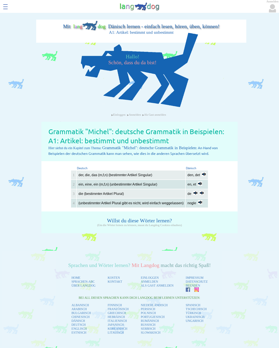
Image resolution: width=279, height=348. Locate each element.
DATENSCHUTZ (197, 281)
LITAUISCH (116, 332)
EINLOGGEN (150, 277)
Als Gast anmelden (155, 114)
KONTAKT (115, 281)
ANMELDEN (149, 281)
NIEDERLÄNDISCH (154, 305)
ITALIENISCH (117, 321)
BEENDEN (193, 285)
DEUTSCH (78, 324)
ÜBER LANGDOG (83, 285)
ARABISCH (79, 309)
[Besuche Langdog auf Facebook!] (185, 290)
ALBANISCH (80, 305)
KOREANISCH (117, 328)
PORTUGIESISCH (153, 317)
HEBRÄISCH (116, 317)
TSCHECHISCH (196, 309)
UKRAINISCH (195, 317)
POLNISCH (148, 313)
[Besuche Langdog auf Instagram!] (194, 290)
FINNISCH (115, 305)
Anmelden (135, 114)
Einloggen (119, 114)
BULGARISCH (81, 313)
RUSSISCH (148, 324)
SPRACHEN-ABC (83, 281)
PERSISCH (148, 309)
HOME (75, 277)
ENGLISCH (79, 328)
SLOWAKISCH (150, 332)
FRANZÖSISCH (118, 309)
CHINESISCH (80, 317)
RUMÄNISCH (150, 321)
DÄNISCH (78, 321)
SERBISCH (148, 328)
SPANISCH (193, 305)
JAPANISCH (116, 324)
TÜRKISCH (193, 313)
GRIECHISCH (117, 313)
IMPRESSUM (194, 277)
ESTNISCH (78, 332)
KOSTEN (114, 277)
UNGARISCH (194, 321)
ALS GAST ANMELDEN (157, 285)
